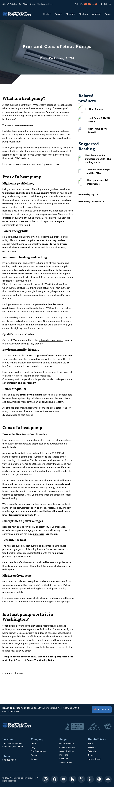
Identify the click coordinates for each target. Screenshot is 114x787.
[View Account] (105, 4)
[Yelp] (90, 779)
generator (38, 533)
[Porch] (108, 779)
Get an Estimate (66, 743)
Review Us (93, 747)
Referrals (92, 751)
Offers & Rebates (9, 4)
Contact (34, 758)
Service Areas (65, 762)
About (33, 743)
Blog (33, 747)
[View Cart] (110, 3)
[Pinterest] (99, 779)
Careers (34, 754)
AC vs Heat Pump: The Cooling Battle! (34, 660)
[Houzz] (72, 779)
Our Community (38, 751)
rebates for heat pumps (51, 340)
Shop (32, 4)
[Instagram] (45, 779)
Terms (91, 754)
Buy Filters (23, 4)
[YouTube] (63, 779)
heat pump (10, 104)
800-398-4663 (90, 3)
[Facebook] (54, 779)
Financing (63, 758)
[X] (81, 779)
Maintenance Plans (45, 4)
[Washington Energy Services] (16, 14)
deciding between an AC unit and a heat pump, (33, 317)
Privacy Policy (94, 758)
